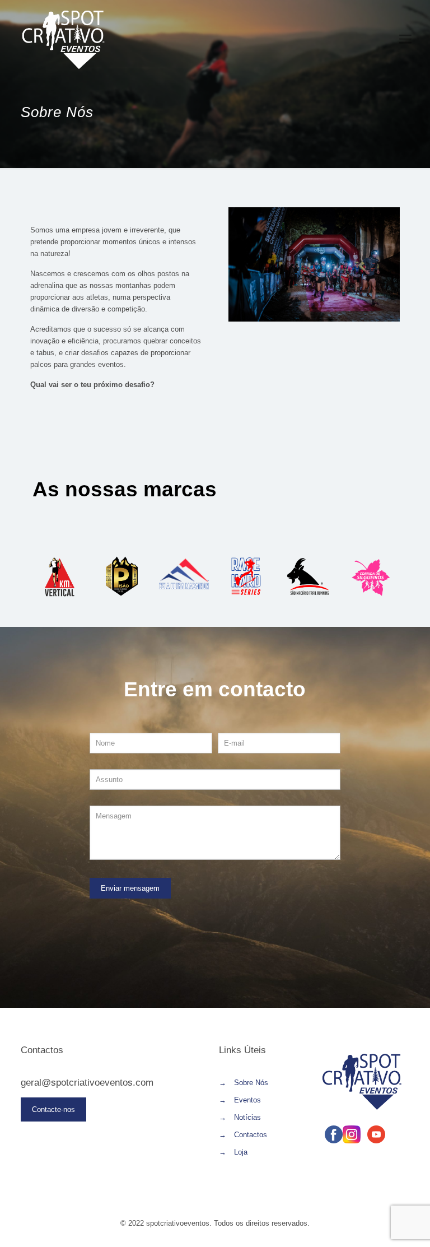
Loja (240, 1152)
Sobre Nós (251, 1082)
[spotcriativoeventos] (63, 39)
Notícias (247, 1117)
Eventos (247, 1100)
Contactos (250, 1134)
